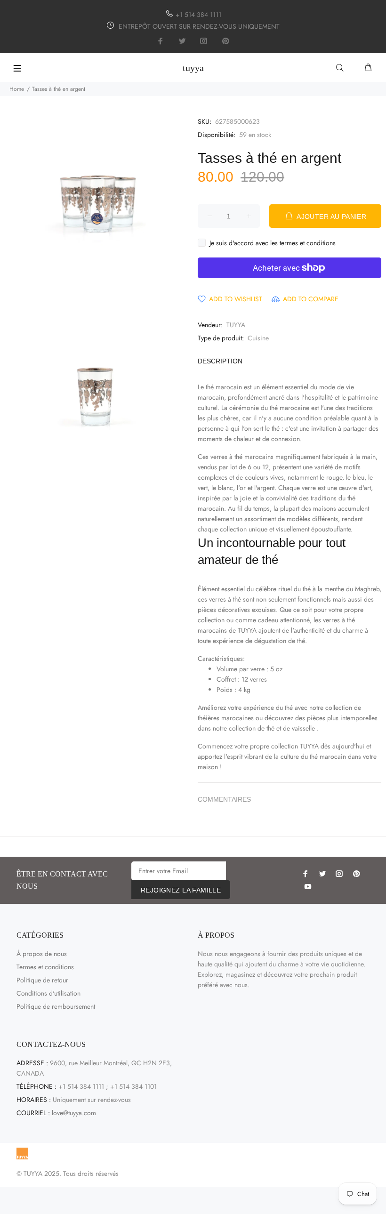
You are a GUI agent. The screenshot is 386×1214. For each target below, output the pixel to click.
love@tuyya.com (74, 1113)
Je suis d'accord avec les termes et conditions (272, 243)
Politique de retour (42, 980)
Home (16, 89)
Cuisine (258, 338)
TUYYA (235, 325)
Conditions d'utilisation (48, 993)
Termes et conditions (45, 967)
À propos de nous (41, 953)
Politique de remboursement (55, 1006)
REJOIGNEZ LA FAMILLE (181, 890)
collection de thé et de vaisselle (272, 728)
